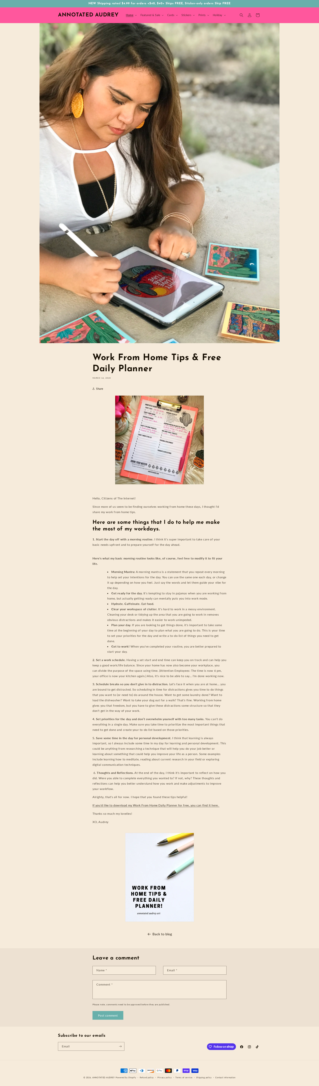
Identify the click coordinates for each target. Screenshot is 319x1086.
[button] (131, 15)
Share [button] (99, 388)
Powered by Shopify (126, 1077)
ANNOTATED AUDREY (103, 1077)
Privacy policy (164, 1077)
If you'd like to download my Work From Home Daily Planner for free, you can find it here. (155, 805)
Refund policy (147, 1077)
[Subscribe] (120, 1046)
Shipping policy (204, 1077)
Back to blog (162, 934)
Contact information (225, 1077)
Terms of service (183, 1077)
